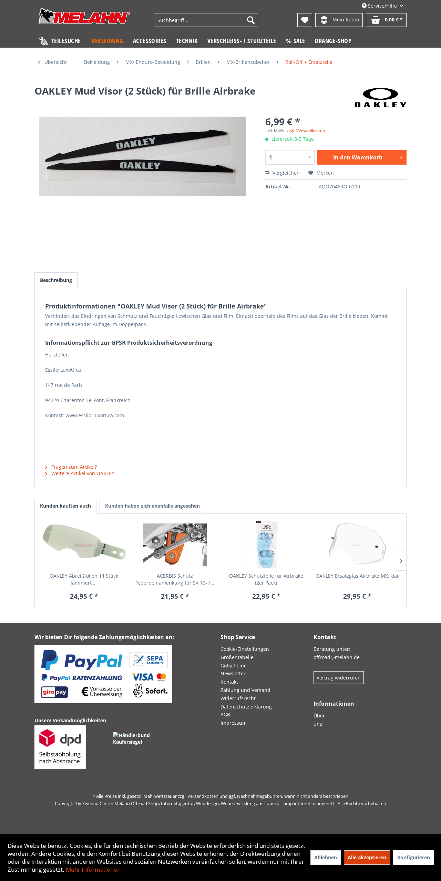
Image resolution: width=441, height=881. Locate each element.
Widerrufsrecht (238, 698)
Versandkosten (202, 796)
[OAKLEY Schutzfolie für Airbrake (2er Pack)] (266, 545)
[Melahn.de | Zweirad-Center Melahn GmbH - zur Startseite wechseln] (84, 21)
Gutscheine (233, 665)
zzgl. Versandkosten (306, 131)
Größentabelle (237, 657)
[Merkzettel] (304, 20)
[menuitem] (206, 20)
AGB (225, 714)
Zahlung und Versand (245, 690)
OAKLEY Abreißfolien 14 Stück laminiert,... (84, 579)
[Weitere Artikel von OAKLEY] (381, 98)
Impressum (233, 723)
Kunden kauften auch (65, 505)
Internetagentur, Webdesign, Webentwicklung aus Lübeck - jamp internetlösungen (245, 803)
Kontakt (229, 681)
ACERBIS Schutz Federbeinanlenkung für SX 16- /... (174, 579)
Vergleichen (285, 172)
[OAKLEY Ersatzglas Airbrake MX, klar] (357, 545)
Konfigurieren (413, 857)
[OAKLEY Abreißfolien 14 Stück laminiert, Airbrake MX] (84, 545)
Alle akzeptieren (367, 857)
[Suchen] (251, 20)
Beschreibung (56, 280)
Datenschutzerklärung (246, 706)
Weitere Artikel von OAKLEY (82, 473)
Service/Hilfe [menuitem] (382, 5)
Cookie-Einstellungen (244, 649)
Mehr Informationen (93, 869)
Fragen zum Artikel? (73, 466)
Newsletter (233, 673)
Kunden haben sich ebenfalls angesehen (152, 505)
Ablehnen (325, 857)
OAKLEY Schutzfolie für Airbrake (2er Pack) (266, 579)
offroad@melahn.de (337, 657)
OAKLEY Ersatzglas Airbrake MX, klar (357, 575)
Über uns (319, 719)
